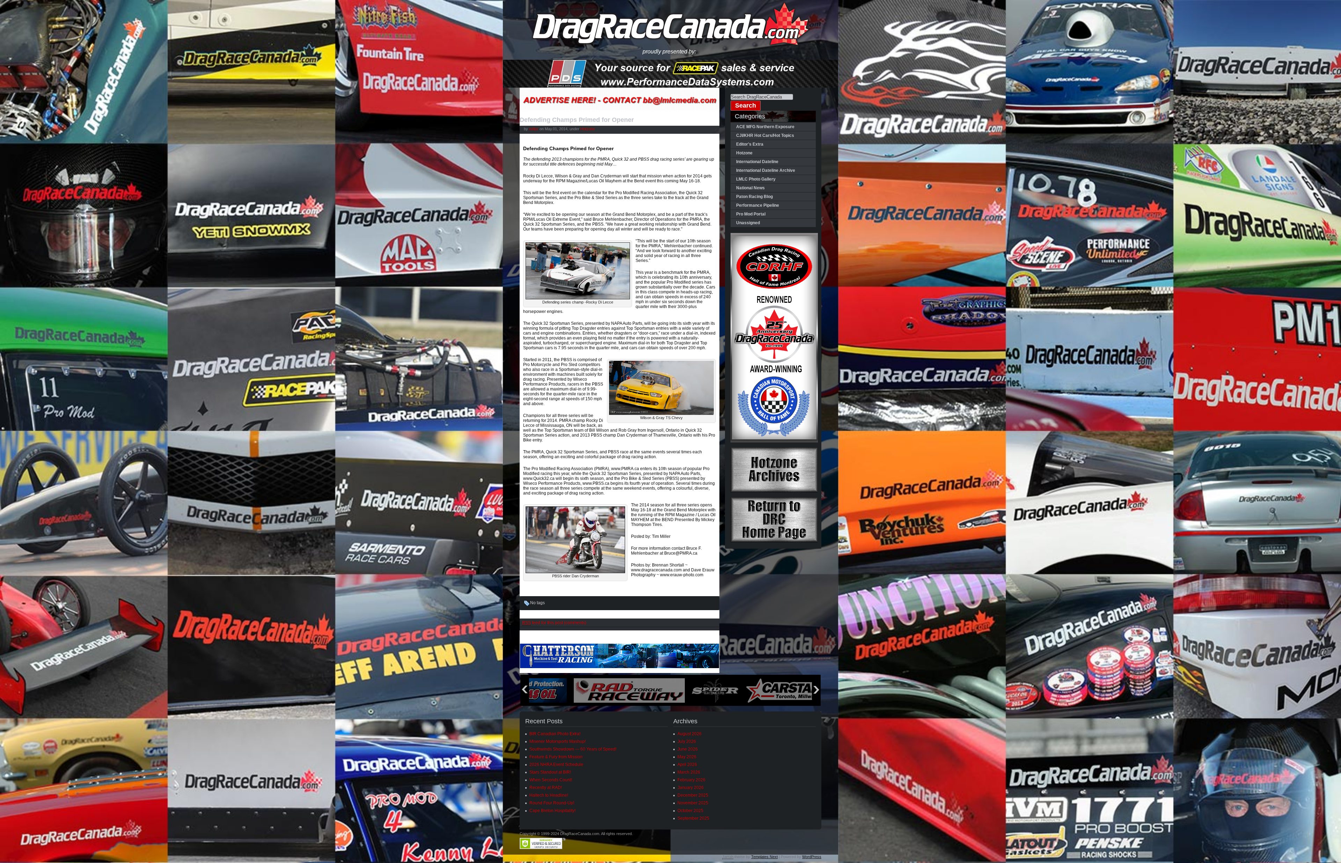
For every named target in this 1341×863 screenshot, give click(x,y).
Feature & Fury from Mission (555, 756)
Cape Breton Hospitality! (552, 810)
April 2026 (687, 764)
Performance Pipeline (757, 205)
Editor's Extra (749, 144)
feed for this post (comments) (554, 622)
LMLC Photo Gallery (756, 179)
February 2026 (691, 779)
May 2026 (686, 756)
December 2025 (692, 795)
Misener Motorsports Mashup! (557, 741)
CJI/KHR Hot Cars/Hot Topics (765, 135)
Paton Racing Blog (754, 196)
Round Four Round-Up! (551, 802)
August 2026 (689, 733)
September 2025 (693, 818)
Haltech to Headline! (548, 795)
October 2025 (690, 810)
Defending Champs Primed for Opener (577, 119)
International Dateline (757, 161)
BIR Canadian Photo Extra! (554, 733)
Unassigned (748, 222)
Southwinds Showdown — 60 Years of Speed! (572, 749)
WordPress (811, 857)
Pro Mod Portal (750, 214)
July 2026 (686, 741)
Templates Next (764, 857)
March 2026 (688, 772)
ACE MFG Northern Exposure (765, 126)
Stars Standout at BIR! (550, 772)
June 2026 (687, 749)
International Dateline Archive (765, 170)
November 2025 (692, 802)
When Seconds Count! (550, 779)
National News (750, 187)
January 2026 (690, 787)
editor (533, 129)
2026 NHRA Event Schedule (556, 764)
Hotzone (587, 129)
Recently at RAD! (545, 787)
